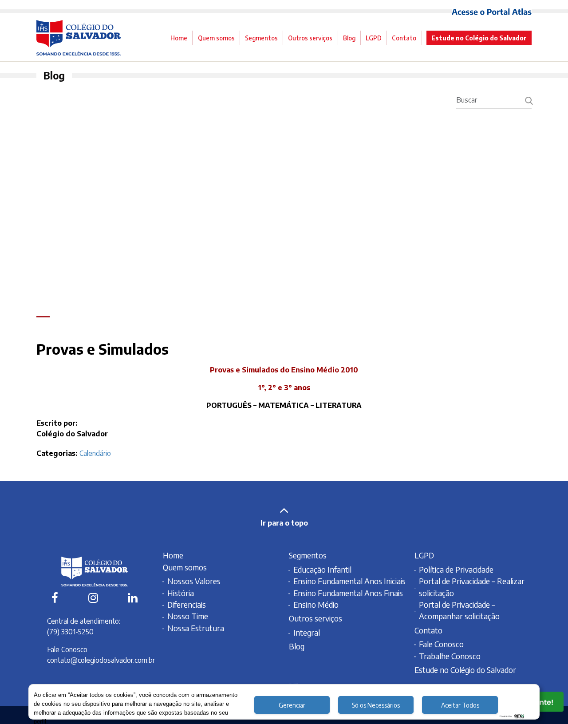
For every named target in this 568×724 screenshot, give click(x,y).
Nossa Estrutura (195, 628)
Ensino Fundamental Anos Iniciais (349, 581)
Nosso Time (187, 616)
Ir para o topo (284, 522)
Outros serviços (310, 38)
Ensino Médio (316, 604)
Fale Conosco (441, 644)
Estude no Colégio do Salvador (479, 38)
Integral (306, 632)
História (180, 593)
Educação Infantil (322, 569)
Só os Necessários (376, 705)
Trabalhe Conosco (450, 656)
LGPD (374, 38)
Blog (349, 38)
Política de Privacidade (456, 569)
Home (178, 38)
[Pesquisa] (529, 100)
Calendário (96, 453)
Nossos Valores (194, 581)
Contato (404, 38)
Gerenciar (292, 705)
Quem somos (216, 38)
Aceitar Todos (460, 705)
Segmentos (261, 38)
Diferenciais (186, 604)
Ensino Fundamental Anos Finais (348, 593)
